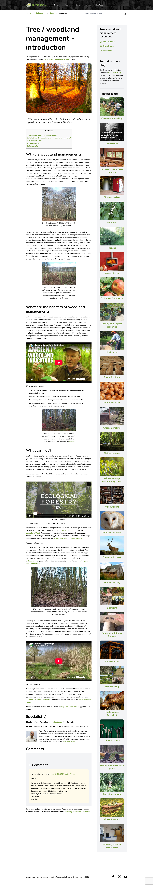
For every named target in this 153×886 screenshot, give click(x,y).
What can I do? (34, 140)
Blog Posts (108, 46)
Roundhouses (112, 661)
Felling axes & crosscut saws (112, 767)
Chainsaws (111, 352)
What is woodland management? (42, 135)
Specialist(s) (33, 143)
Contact (99, 5)
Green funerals (112, 819)
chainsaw (31, 561)
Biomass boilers (112, 197)
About (88, 5)
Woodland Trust (61, 538)
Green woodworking (112, 118)
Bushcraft (112, 607)
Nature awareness (111, 532)
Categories (40, 13)
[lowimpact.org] (36, 5)
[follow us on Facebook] (113, 876)
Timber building (112, 582)
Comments (32, 146)
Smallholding (112, 686)
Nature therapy (112, 453)
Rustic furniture (112, 377)
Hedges (112, 247)
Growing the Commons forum (77, 812)
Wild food (112, 222)
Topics (67, 5)
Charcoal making (112, 427)
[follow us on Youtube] (125, 876)
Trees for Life (76, 538)
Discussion (108, 50)
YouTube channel (70, 742)
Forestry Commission (68, 530)
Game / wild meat (112, 557)
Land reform (112, 143)
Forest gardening (112, 794)
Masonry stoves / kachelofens (112, 846)
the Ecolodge (56, 722)
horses (71, 441)
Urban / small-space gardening (111, 325)
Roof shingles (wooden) (112, 714)
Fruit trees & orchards (112, 298)
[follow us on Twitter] (119, 876)
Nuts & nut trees (111, 402)
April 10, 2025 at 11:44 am (63, 774)
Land (52, 13)
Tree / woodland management (57, 59)
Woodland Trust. (33, 533)
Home (56, 5)
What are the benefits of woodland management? (49, 138)
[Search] (125, 14)
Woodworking (112, 506)
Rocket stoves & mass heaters (111, 170)
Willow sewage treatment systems (112, 480)
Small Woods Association (40, 699)
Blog (78, 5)
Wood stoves (112, 273)
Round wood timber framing (112, 635)
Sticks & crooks (112, 740)
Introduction (109, 41)
